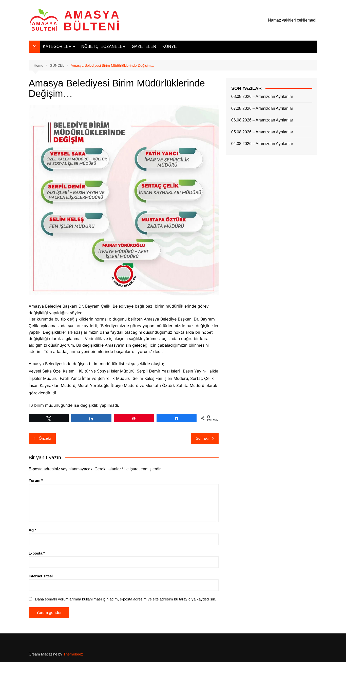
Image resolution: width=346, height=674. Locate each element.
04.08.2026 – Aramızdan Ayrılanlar (262, 143)
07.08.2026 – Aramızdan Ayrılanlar (262, 108)
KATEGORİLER (57, 46)
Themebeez (73, 654)
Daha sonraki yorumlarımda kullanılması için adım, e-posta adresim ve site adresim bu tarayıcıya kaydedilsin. (125, 599)
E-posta (37, 553)
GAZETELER (144, 46)
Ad (32, 530)
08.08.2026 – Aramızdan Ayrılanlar (262, 96)
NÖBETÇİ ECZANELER (103, 46)
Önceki (45, 438)
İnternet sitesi (41, 576)
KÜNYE (169, 46)
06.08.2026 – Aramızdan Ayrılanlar (262, 120)
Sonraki (202, 438)
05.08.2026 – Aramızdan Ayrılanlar (262, 132)
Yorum (36, 480)
